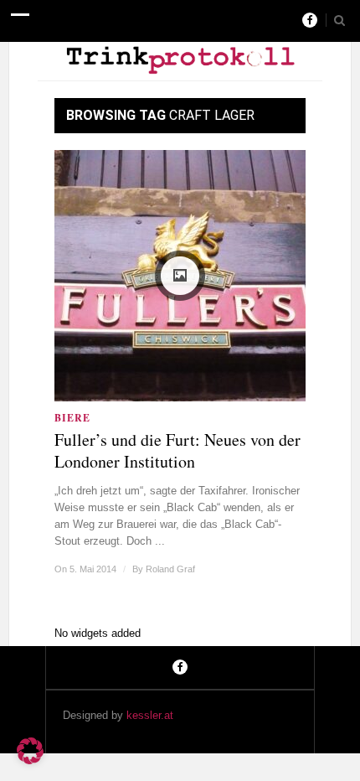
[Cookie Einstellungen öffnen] (30, 760)
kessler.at (149, 715)
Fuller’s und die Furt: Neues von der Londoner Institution (177, 451)
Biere (72, 418)
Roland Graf (170, 569)
